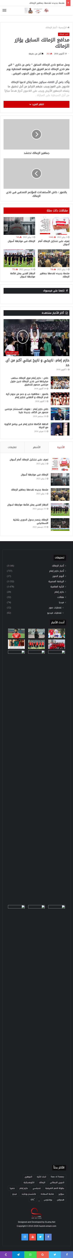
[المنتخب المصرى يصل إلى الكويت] (16, 655)
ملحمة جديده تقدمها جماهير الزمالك (54, 275)
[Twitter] (40, 1237)
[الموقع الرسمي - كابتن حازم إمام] (36, 10)
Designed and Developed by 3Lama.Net (36, 1222)
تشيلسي (37, 1188)
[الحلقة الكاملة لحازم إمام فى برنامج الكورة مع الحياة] (60, 429)
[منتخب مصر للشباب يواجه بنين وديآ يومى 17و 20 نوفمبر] (56, 1031)
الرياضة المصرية (56, 581)
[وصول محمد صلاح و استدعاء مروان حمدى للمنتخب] (36, 644)
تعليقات (12, 447)
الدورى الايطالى (57, 1182)
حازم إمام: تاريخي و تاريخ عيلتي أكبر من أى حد (37, 362)
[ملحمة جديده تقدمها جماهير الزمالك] (53, 258)
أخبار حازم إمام (56, 571)
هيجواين (60, 1200)
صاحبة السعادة (47, 1194)
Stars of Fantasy (57, 1177)
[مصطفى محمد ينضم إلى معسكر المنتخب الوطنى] (16, 644)
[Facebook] (48, 1237)
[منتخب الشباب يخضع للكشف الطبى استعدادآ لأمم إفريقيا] (56, 644)
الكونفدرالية (29, 1182)
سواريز (61, 1194)
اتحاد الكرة (41, 1177)
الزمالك (42, 1182)
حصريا (12, 1188)
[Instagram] (24, 1237)
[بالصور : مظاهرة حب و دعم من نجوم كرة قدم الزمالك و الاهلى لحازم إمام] (60, 398)
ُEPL (32, 1200)
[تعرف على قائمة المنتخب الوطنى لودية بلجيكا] (36, 1031)
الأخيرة (61, 447)
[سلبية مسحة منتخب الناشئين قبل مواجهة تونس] (16, 910)
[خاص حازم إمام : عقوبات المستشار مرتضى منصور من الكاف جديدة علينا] (60, 414)
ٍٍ (39, 1199)
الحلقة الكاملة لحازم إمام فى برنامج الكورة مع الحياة (26, 426)
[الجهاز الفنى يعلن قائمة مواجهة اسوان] (19, 258)
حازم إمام (59, 592)
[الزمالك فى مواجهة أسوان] (19, 226)
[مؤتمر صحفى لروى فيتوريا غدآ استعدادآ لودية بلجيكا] (36, 633)
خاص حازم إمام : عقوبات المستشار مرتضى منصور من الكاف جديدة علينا (26, 411)
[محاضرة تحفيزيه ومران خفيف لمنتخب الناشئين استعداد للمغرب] (36, 777)
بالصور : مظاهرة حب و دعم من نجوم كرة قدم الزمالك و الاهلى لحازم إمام (27, 396)
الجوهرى (28, 1177)
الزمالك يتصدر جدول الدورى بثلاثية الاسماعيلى (30, 521)
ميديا (61, 602)
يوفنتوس (48, 1200)
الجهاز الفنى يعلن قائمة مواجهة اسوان (22, 275)
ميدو (14, 1194)
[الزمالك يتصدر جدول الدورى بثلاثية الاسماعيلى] (60, 524)
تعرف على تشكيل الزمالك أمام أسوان (53, 243)
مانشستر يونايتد (29, 1194)
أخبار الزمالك (51, 27)
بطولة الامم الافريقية (54, 1188)
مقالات (60, 597)
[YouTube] (32, 1237)
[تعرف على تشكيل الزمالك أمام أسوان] (53, 226)
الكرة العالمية (57, 586)
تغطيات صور (55, 607)
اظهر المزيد (37, 104)
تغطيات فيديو (54, 613)
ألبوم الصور (58, 576)
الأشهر (36, 447)
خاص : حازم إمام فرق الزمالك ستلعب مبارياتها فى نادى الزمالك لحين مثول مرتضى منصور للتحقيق (29, 381)
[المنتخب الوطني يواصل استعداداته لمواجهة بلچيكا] (56, 777)
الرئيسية (63, 27)
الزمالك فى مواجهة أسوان (21, 241)
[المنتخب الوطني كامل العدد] (16, 633)
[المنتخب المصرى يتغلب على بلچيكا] (56, 633)
